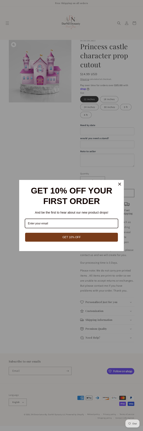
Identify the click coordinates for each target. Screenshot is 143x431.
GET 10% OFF (71, 237)
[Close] (119, 184)
